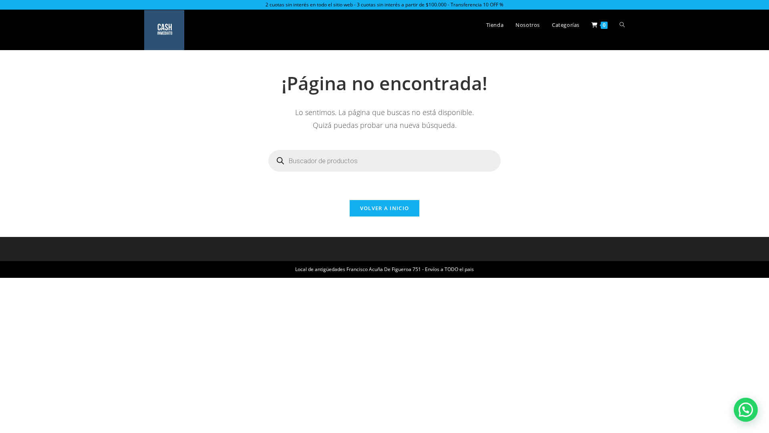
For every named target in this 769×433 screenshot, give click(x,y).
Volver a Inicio (384, 208)
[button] (746, 410)
